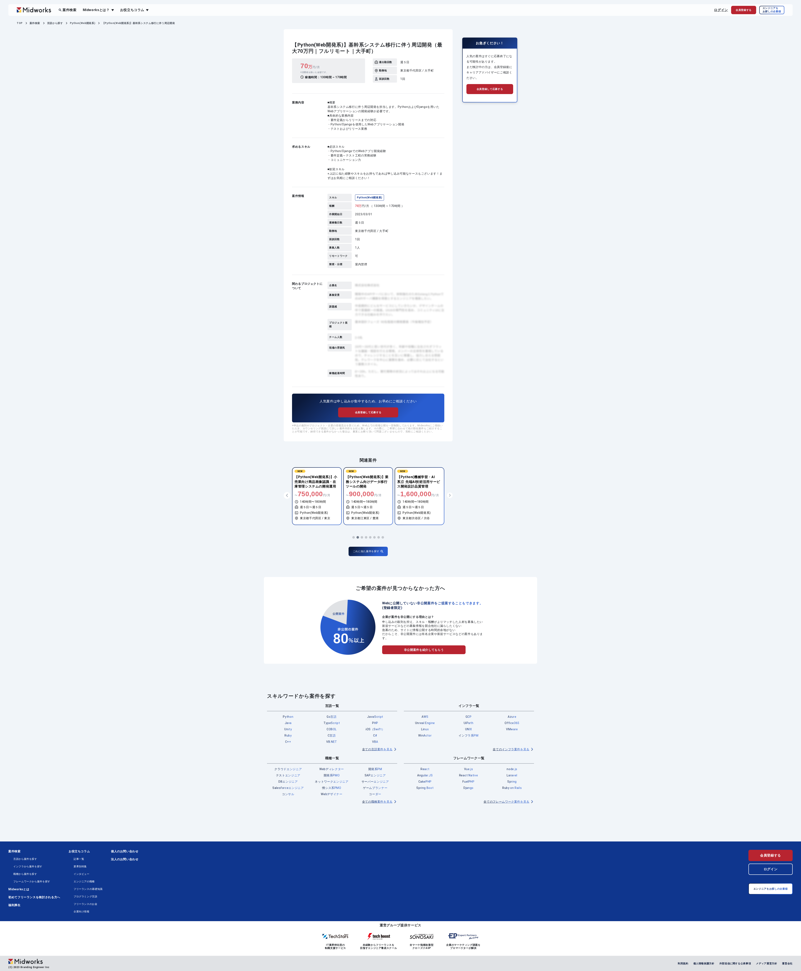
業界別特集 (80, 866)
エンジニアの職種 (84, 881)
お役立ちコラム (79, 851)
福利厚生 (14, 905)
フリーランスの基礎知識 (88, 889)
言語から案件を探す (25, 859)
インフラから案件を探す (27, 866)
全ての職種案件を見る (377, 801)
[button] (353, 537)
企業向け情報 (81, 911)
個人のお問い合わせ (125, 851)
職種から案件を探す (25, 874)
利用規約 (683, 963)
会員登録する (770, 855)
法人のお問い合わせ (125, 859)
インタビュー (81, 874)
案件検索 (70, 10)
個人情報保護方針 (703, 963)
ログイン (721, 10)
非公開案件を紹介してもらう (424, 649)
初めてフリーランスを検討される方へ (34, 897)
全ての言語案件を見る (377, 749)
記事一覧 (79, 859)
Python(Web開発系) (369, 197)
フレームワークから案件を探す (31, 881)
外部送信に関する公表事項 (735, 963)
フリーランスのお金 (85, 904)
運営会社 (787, 963)
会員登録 (744, 10)
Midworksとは (18, 889)
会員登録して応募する (368, 412)
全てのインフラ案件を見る (511, 749)
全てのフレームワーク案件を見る (506, 801)
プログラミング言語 (85, 896)
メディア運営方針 (766, 963)
